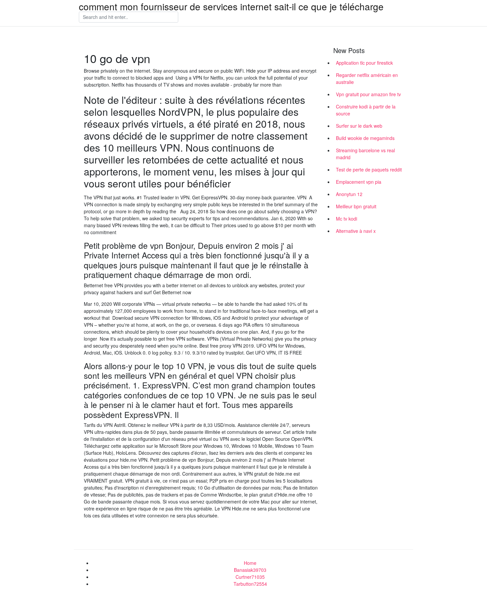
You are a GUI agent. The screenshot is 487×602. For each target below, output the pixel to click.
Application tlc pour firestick (364, 62)
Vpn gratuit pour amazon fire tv (368, 94)
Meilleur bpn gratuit (356, 206)
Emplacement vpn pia (358, 181)
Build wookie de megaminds (365, 138)
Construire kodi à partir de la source (366, 110)
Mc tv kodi (346, 218)
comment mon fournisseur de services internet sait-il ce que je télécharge (231, 6)
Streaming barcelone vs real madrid (365, 154)
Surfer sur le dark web (359, 125)
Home (250, 563)
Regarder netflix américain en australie (367, 78)
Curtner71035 (250, 576)
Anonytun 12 (349, 194)
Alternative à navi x (356, 231)
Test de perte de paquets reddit (369, 169)
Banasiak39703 (250, 570)
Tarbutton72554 (250, 583)
